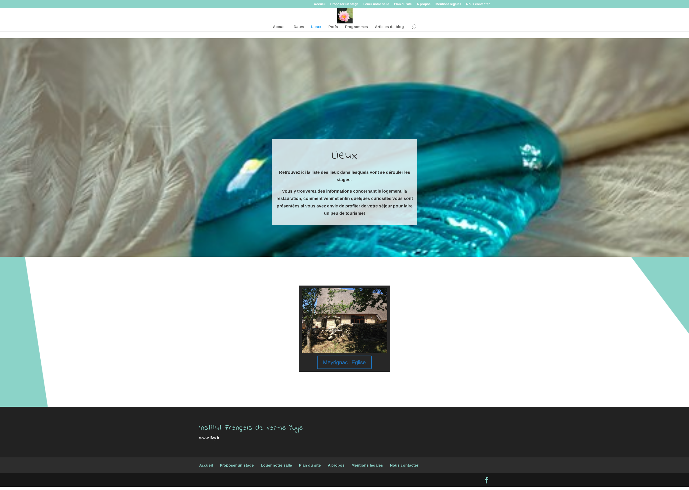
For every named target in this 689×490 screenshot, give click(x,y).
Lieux (316, 27)
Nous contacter (478, 4)
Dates (299, 27)
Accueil (319, 4)
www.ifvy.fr (209, 438)
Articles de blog (389, 27)
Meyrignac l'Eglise (344, 362)
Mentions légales (448, 4)
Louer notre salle (376, 4)
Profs (333, 27)
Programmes (356, 27)
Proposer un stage (344, 4)
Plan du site (403, 4)
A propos (424, 4)
